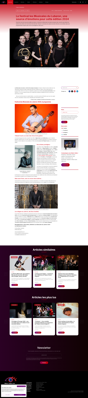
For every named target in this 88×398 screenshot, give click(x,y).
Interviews (22, 2)
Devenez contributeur (40, 384)
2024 (18, 10)
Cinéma (28, 2)
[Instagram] (83, 2)
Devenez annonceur (39, 383)
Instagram (65, 132)
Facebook (65, 130)
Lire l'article (14, 284)
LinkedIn (65, 134)
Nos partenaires (39, 386)
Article (28, 10)
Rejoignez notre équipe (40, 387)
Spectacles (10, 2)
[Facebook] (85, 2)
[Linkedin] (77, 91)
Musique (46, 2)
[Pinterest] (75, 91)
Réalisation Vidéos (39, 385)
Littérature (41, 2)
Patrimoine (35, 2)
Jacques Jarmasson (58, 10)
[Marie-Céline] (3, 2)
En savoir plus (65, 164)
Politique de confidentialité (40, 390)
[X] (72, 91)
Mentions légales (39, 389)
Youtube (65, 128)
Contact (37, 388)
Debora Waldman (42, 155)
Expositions (16, 2)
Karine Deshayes (49, 155)
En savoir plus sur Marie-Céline (41, 382)
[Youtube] (80, 2)
